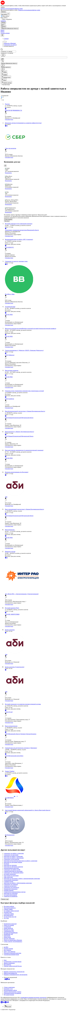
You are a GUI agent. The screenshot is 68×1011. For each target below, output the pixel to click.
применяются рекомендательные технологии (33, 997)
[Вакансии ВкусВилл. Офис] (35, 279)
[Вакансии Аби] (35, 486)
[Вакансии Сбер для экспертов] (35, 137)
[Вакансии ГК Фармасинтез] (35, 824)
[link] (3, 26)
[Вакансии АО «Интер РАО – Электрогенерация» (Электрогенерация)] (35, 576)
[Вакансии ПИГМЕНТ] (35, 787)
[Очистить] (3, 55)
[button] (2, 30)
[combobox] (8, 51)
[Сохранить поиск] (2, 59)
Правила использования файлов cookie (29, 10)
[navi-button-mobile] (2, 35)
